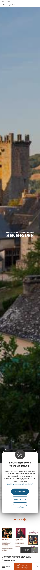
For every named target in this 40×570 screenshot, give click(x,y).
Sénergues (8, 3)
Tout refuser (19, 507)
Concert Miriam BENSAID (16, 556)
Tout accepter (20, 491)
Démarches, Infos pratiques (23, 566)
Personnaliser (20, 499)
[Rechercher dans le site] (37, 566)
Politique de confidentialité (20, 484)
